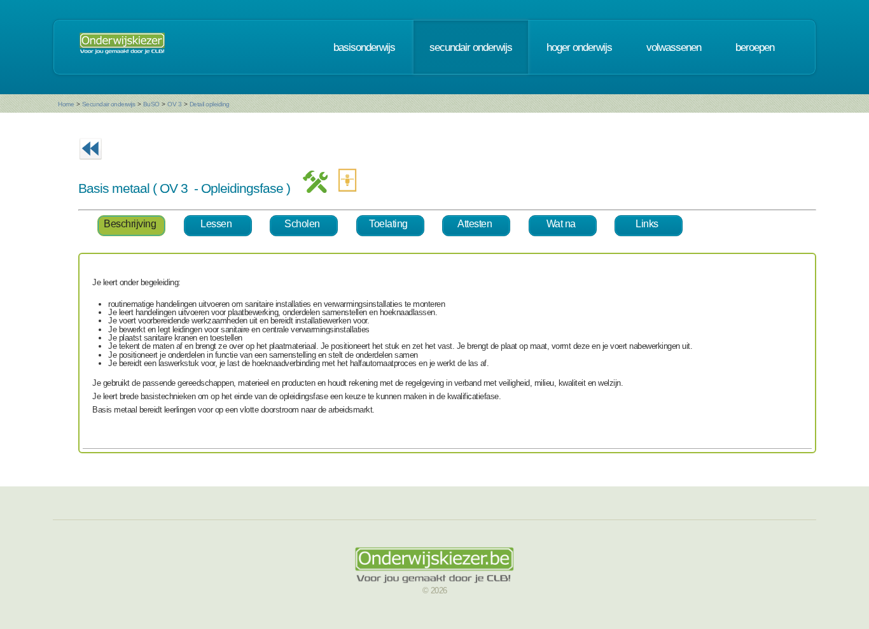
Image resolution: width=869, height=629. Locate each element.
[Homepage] (122, 47)
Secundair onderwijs (109, 104)
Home (66, 104)
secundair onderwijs (470, 47)
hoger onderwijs (579, 47)
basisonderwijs (364, 47)
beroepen (754, 47)
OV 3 (174, 104)
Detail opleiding (210, 104)
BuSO (151, 104)
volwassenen (673, 47)
